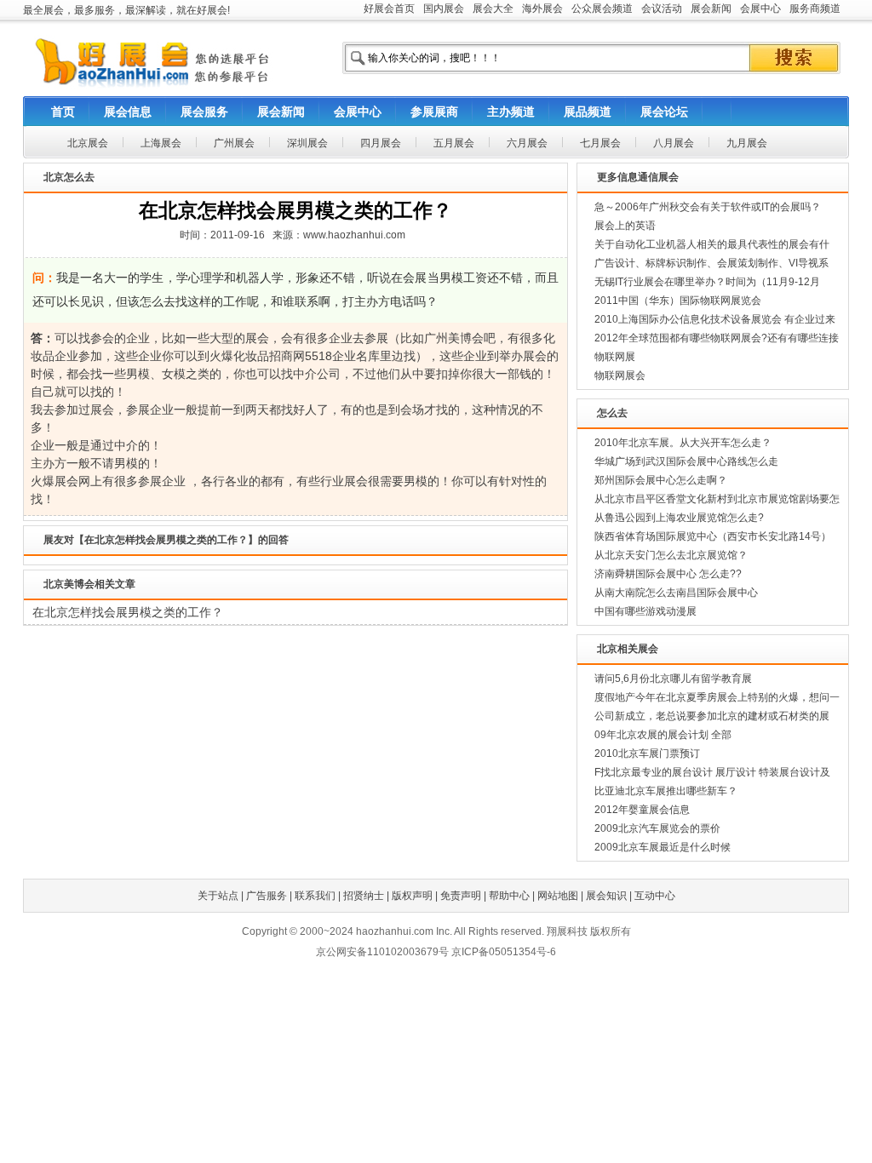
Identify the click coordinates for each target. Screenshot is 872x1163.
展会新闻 (711, 8)
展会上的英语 (625, 226)
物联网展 (614, 357)
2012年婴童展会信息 (642, 810)
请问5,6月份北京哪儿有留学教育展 (673, 679)
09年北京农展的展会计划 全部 (662, 735)
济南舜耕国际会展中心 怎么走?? (668, 574)
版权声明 (412, 896)
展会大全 (493, 8)
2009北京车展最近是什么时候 (662, 847)
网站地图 (557, 896)
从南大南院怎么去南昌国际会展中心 (676, 593)
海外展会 (542, 8)
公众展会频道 (602, 8)
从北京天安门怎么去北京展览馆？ (671, 555)
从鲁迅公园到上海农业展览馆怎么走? (679, 518)
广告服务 (266, 896)
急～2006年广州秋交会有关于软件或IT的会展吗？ (707, 207)
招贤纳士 (363, 896)
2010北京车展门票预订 (647, 753)
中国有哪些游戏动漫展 (645, 611)
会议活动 (661, 8)
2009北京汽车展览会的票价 (657, 828)
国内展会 (443, 8)
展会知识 (606, 896)
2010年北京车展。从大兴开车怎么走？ (683, 443)
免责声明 (460, 896)
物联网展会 (619, 375)
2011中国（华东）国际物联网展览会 (677, 301)
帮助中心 (509, 896)
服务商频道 (814, 8)
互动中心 (654, 896)
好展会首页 (389, 8)
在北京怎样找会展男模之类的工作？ (127, 612)
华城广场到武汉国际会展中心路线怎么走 (686, 461)
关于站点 (218, 896)
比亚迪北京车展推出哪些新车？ (665, 791)
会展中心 (760, 8)
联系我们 (315, 896)
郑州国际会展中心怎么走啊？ (660, 480)
